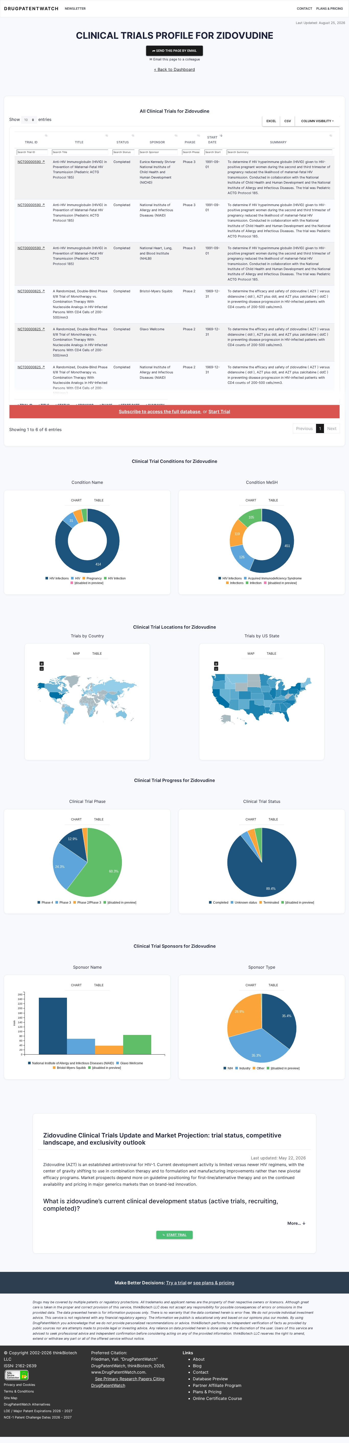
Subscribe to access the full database (159, 411)
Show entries (30, 119)
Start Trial (219, 411)
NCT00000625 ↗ (31, 291)
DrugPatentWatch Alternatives (27, 1404)
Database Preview (210, 1378)
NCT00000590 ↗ (31, 162)
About (199, 1359)
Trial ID (31, 142)
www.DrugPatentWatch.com (118, 1372)
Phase (190, 142)
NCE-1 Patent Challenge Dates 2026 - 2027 (38, 1417)
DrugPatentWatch (31, 8)
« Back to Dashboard (174, 69)
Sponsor (157, 142)
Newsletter (75, 8)
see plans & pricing (213, 1282)
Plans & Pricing (329, 8)
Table (98, 500)
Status (123, 142)
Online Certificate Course (217, 1398)
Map (76, 653)
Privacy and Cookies (19, 1385)
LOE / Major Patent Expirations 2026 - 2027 (38, 1411)
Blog (197, 1365)
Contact (304, 8)
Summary (278, 142)
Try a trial (176, 1282)
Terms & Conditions (19, 1391)
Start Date (212, 139)
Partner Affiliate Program (217, 1385)
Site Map (10, 1398)
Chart (76, 500)
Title (79, 142)
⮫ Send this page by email (174, 51)
